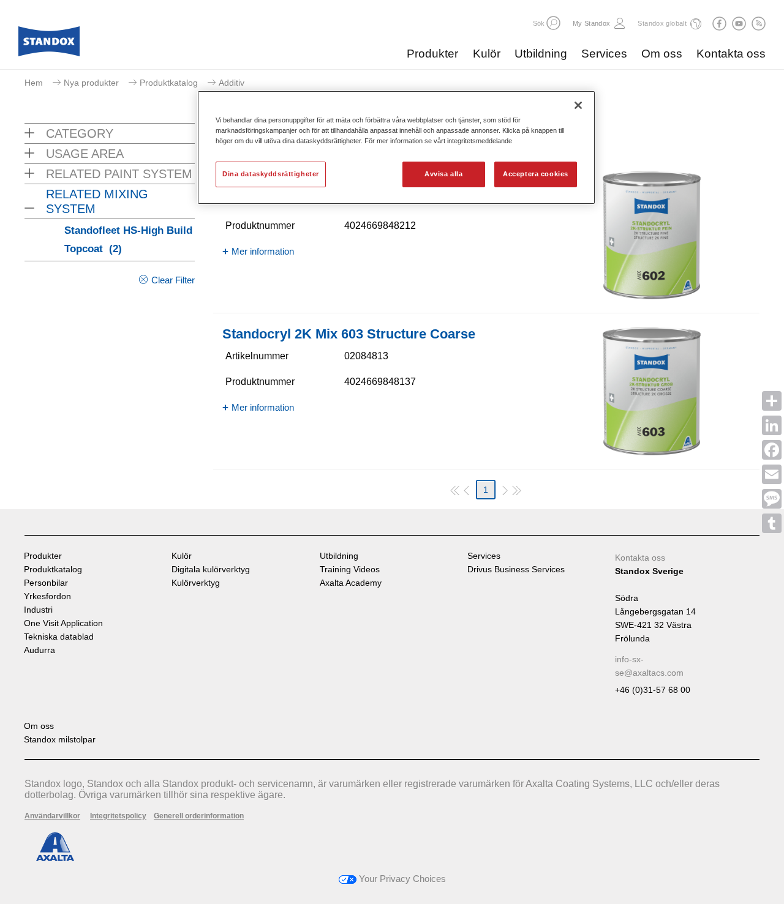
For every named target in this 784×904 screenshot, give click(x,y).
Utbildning (540, 53)
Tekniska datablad (59, 636)
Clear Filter (173, 280)
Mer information (263, 251)
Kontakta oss (731, 53)
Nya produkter (91, 83)
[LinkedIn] (772, 425)
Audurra (39, 650)
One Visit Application (63, 623)
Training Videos (350, 569)
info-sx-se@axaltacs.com (649, 666)
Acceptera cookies (535, 173)
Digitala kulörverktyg (211, 569)
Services (604, 53)
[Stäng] (578, 105)
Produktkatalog (169, 83)
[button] (553, 23)
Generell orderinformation (199, 816)
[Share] (772, 401)
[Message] (772, 499)
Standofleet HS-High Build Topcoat (128, 240)
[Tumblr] (772, 523)
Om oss (661, 53)
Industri (38, 609)
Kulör (486, 53)
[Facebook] (772, 450)
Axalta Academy (351, 583)
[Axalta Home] (49, 44)
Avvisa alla (443, 173)
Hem (33, 83)
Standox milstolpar (60, 739)
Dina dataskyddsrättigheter (270, 173)
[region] (396, 147)
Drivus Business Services (516, 569)
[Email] (772, 474)
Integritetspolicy (118, 816)
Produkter (432, 53)
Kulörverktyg (196, 583)
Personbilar (46, 583)
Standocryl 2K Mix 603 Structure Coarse (348, 334)
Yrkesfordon (47, 596)
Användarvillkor (52, 816)
